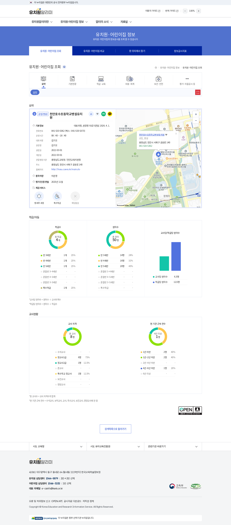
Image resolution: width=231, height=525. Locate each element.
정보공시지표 (180, 51)
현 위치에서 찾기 (137, 51)
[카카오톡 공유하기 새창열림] (109, 114)
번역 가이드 (170, 10)
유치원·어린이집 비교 (93, 51)
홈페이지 (91, 114)
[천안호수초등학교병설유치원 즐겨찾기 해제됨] (97, 114)
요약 (35, 92)
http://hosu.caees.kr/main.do (65, 169)
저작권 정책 (88, 501)
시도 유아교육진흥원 (100, 446)
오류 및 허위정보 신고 (39, 501)
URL (103, 114)
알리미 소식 (102, 22)
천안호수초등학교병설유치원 (152, 134)
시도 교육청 (38, 446)
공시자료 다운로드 (72, 501)
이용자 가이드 (151, 10)
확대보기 (198, 92)
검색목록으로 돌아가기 (115, 429)
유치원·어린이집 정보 (72, 22)
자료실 (124, 22)
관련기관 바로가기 (157, 446)
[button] (176, 133)
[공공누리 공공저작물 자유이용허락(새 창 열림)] (190, 413)
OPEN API (57, 501)
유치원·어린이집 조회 (50, 51)
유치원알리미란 (40, 22)
